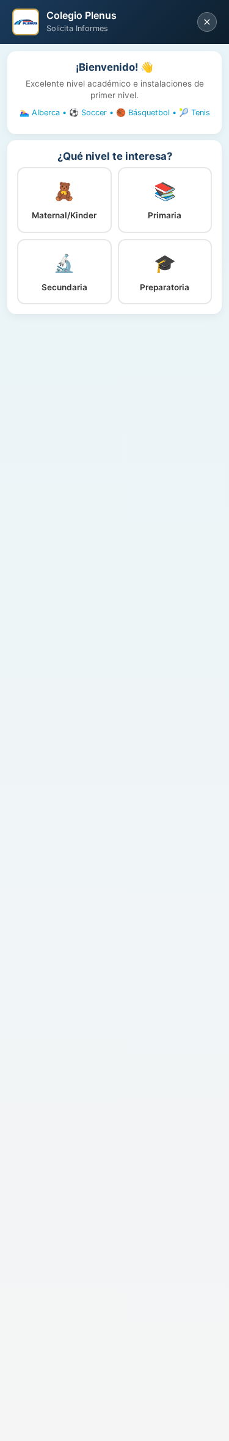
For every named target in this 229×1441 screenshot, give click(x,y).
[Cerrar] (207, 22)
